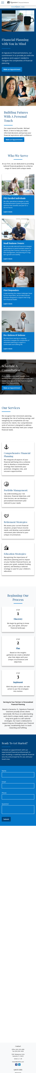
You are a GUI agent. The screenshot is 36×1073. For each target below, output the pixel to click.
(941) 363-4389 (20, 1049)
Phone (4, 793)
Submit (6, 819)
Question (5, 804)
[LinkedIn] (19, 1064)
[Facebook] (16, 1064)
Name (4, 771)
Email (4, 782)
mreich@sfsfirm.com (18, 1062)
